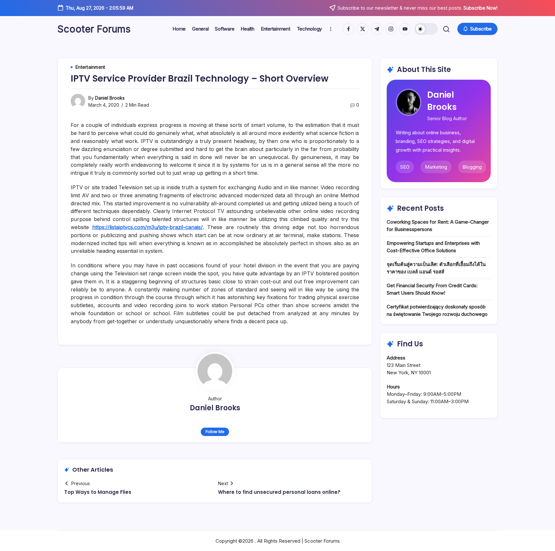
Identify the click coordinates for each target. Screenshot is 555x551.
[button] (426, 29)
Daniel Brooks (110, 98)
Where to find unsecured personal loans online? (279, 492)
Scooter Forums (93, 29)
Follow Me (215, 431)
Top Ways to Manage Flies (97, 492)
